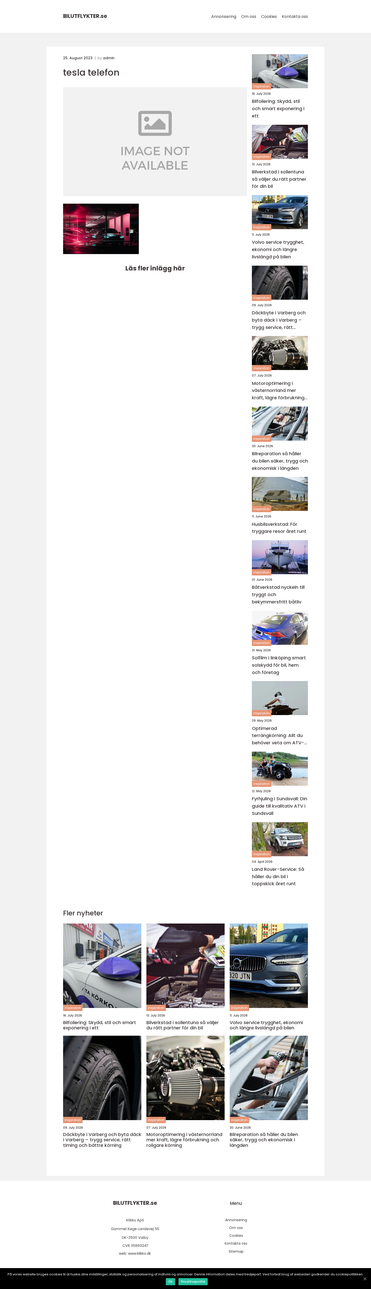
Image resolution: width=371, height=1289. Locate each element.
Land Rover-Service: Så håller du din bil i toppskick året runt (278, 876)
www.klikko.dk (139, 1253)
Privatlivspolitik (193, 1281)
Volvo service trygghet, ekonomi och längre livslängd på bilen (278, 249)
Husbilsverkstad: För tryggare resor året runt (279, 528)
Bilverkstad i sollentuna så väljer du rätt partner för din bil (279, 179)
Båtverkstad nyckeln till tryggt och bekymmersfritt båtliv (278, 594)
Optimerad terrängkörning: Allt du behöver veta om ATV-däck (278, 736)
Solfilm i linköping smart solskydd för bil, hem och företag (279, 665)
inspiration (261, 86)
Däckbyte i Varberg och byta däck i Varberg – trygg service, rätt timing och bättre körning (279, 320)
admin (109, 58)
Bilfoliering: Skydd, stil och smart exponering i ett (278, 108)
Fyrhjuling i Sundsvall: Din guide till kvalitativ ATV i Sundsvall (279, 805)
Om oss (248, 16)
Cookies (269, 16)
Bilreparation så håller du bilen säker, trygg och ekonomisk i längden (280, 460)
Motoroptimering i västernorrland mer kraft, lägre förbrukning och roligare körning (278, 391)
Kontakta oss (295, 16)
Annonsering (223, 16)
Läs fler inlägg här (155, 268)
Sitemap (236, 1251)
